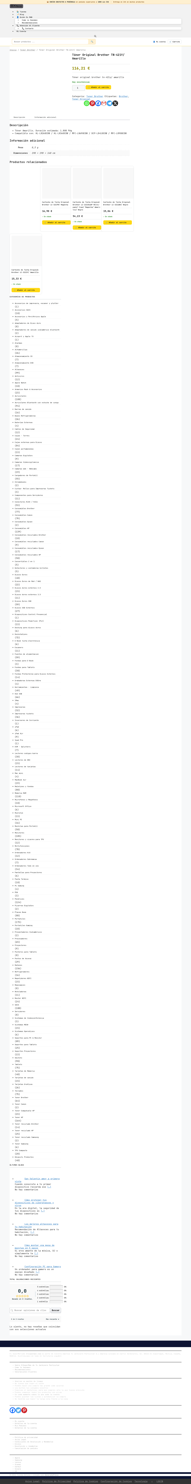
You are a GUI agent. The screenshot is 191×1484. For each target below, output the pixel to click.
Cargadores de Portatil (26, 475)
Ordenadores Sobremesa (26, 859)
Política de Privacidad (56, 1481)
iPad (17, 727)
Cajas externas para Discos (28, 442)
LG (16, 1471)
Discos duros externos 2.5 (28, 588)
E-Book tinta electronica (27, 641)
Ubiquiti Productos (24, 1157)
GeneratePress (51, 1475)
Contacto (28, 28)
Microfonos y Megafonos (26, 800)
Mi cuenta (21, 31)
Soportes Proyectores (25, 1051)
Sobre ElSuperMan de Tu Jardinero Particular (37, 1365)
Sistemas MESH (21, 1025)
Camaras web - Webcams (26, 469)
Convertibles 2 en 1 (25, 561)
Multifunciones (22, 846)
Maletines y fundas (24, 786)
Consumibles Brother (25, 508)
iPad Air (19, 733)
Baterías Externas (23, 422)
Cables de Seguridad (25, 429)
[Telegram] (109, 103)
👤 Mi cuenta (159, 42)
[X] (115, 103)
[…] (49, 1187)
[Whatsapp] (87, 103)
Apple (17, 1458)
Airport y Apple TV (24, 336)
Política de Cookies (85, 1481)
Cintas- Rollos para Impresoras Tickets (34, 489)
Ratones (18, 965)
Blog (20, 14)
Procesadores (21, 939)
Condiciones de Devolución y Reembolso (34, 1442)
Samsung (18, 1460)
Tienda (21, 12)
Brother (123, 96)
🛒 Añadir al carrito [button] (54, 222)
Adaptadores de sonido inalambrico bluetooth (37, 330)
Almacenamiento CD (23, 356)
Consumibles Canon (23, 515)
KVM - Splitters (22, 747)
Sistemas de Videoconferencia (29, 1018)
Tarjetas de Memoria (25, 1071)
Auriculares (20, 396)
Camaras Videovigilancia (27, 462)
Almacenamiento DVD (24, 363)
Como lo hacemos (30, 20)
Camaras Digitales (23, 455)
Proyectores (20, 945)
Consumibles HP (22, 528)
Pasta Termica (21, 879)
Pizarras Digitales (24, 905)
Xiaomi (18, 1464)
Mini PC (18, 819)
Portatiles (20, 919)
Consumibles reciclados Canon (29, 541)
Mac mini (19, 773)
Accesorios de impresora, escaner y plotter (36, 303)
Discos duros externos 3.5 (28, 594)
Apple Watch (20, 383)
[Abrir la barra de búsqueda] (95, 36)
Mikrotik (19, 813)
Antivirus (19, 376)
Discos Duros (21, 575)
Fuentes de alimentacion (27, 654)
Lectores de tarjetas (25, 766)
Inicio (13, 50)
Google (18, 1469)
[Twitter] (18, 1410)
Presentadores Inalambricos (28, 932)
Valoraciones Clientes (26, 1372)
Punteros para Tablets (26, 952)
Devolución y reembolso (26, 1446)
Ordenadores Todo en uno (27, 866)
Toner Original (81, 99)
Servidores (20, 1011)
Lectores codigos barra (26, 753)
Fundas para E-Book (24, 661)
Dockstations (21, 634)
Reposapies (20, 985)
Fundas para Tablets (25, 667)
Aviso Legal (20, 1439)
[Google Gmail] (104, 103)
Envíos (18, 1444)
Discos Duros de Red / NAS (28, 581)
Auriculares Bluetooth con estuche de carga (36, 402)
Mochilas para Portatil (26, 826)
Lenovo (18, 1462)
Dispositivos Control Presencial (31, 614)
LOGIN (160, 1481)
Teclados (19, 1091)
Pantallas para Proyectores (28, 872)
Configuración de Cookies (116, 1481)
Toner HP (19, 1117)
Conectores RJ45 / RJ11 (26, 502)
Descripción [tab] (19, 117)
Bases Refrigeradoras (25, 416)
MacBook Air (20, 780)
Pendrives (19, 899)
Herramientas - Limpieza (27, 687)
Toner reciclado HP (24, 1130)
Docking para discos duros (28, 628)
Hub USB (18, 694)
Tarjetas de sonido (24, 1078)
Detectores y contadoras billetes (31, 568)
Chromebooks (20, 482)
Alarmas (18, 343)
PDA (16, 892)
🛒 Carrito (174, 42)
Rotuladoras (20, 992)
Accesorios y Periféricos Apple (30, 316)
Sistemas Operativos (25, 1031)
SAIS (17, 1005)
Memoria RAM (20, 793)
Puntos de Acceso (23, 958)
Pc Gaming (19, 886)
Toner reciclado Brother (27, 1124)
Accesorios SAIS (22, 310)
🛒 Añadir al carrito (98, 87)
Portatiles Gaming (23, 925)
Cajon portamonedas (24, 449)
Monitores (19, 833)
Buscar (56, 1310)
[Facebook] (98, 103)
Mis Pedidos (20, 1426)
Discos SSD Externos (25, 608)
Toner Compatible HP (25, 1111)
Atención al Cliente (28, 25)
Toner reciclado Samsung (27, 1137)
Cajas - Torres (22, 436)
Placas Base (20, 912)
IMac (17, 700)
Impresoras (20, 707)
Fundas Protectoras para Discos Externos (35, 674)
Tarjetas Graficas (23, 1084)
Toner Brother (27, 50)
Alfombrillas (21, 350)
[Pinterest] (92, 103)
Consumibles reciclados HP (28, 555)
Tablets (18, 1064)
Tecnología (140, 1481)
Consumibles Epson (23, 522)
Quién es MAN (24, 17)
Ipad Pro (19, 740)
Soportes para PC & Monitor (28, 1038)
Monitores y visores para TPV (29, 839)
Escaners (19, 647)
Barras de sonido (23, 409)
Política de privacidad (26, 1437)
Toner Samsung (21, 1144)
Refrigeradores (22, 972)
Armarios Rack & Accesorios (28, 389)
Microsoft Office (23, 806)
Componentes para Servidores (29, 495)
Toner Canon (20, 1104)
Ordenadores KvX (22, 853)
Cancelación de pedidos (26, 1448)
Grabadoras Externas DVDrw (28, 680)
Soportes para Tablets (26, 1044)
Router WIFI (20, 998)
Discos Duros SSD (23, 601)
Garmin (18, 1467)
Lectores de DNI (22, 760)
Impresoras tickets (24, 714)
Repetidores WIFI (23, 978)
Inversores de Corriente (27, 720)
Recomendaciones (30, 23)
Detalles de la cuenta (26, 1423)
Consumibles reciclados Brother (30, 535)
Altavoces (19, 369)
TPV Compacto (21, 1150)
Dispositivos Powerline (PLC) (29, 621)
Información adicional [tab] (45, 117)
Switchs (18, 1058)
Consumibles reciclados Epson (29, 548)
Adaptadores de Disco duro (28, 323)
